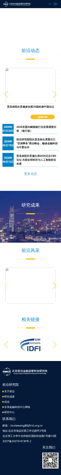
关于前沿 (9, 391)
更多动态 (30, 173)
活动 (6, 402)
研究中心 (9, 412)
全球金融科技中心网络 (17, 407)
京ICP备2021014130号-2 (16, 441)
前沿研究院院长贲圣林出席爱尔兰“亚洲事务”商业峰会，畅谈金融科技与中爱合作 (37, 143)
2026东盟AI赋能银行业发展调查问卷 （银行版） (36, 129)
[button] (55, 94)
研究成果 (9, 396)
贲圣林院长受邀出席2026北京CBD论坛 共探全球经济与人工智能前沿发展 (36, 159)
